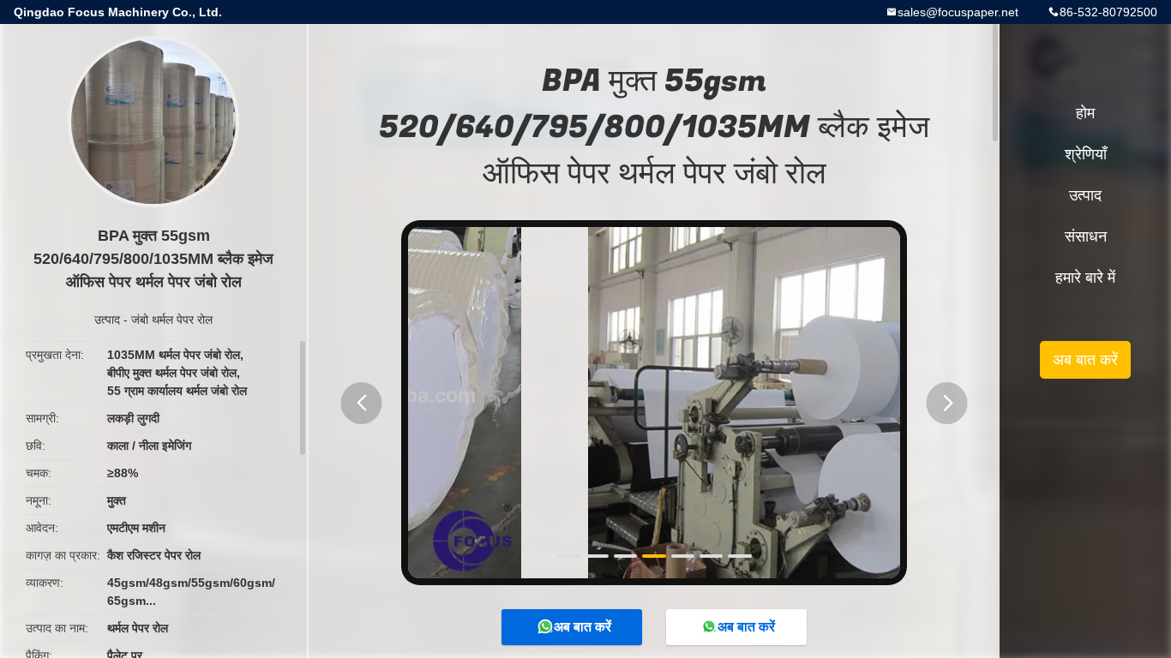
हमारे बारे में (1085, 277)
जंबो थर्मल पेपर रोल (172, 319)
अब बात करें (582, 626)
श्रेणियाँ (1086, 154)
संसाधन (1086, 236)
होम (1085, 113)
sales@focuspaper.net (958, 12)
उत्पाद (107, 319)
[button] (361, 403)
